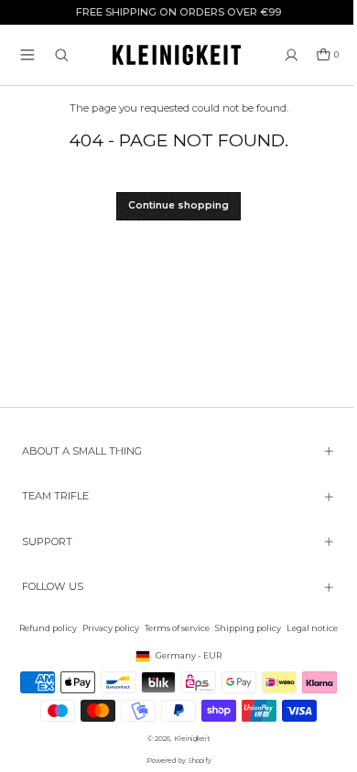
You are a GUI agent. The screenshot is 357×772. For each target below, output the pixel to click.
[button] (27, 54)
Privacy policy (106, 628)
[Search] (62, 55)
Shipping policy (243, 628)
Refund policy (43, 628)
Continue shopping (178, 205)
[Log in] (291, 55)
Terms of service (172, 628)
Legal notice (307, 628)
